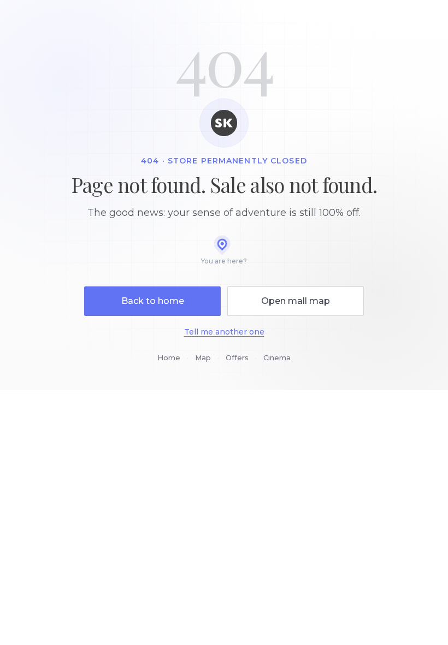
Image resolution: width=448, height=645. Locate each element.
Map (203, 357)
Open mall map (295, 301)
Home (168, 357)
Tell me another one (224, 332)
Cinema (277, 357)
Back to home (152, 301)
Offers (237, 357)
